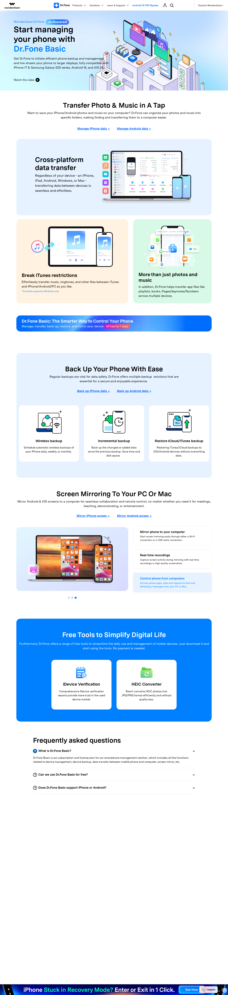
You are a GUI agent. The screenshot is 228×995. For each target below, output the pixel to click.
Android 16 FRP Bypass (145, 5)
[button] (69, 598)
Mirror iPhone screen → (93, 516)
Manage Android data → (134, 128)
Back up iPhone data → (93, 391)
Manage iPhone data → (93, 128)
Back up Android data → (134, 391)
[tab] (114, 750)
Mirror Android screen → (134, 516)
